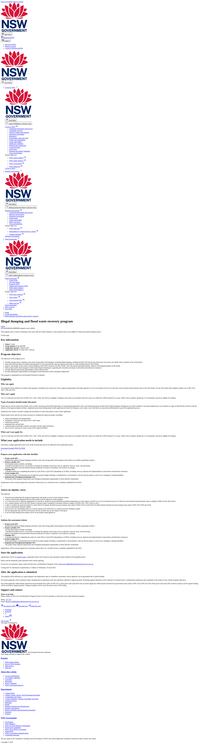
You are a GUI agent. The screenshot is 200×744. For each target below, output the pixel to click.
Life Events (13, 149)
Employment (13, 218)
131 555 (8, 600)
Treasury (8, 714)
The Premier (9, 722)
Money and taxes (14, 222)
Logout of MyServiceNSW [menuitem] (14, 48)
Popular (4, 658)
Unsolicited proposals (12, 735)
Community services (16, 130)
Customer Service (11, 701)
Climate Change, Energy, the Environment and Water (22, 695)
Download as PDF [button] (8, 606)
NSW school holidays (16, 290)
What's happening (12, 278)
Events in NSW (14, 284)
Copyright (8, 680)
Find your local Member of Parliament (17, 726)
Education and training (16, 134)
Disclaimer (8, 681)
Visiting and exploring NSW (18, 286)
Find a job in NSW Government (15, 729)
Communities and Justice (13, 697)
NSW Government (9, 718)
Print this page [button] (22, 606)
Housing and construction (17, 145)
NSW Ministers (10, 724)
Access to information (12, 676)
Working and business (13, 211)
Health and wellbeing (16, 144)
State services (9, 666)
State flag (8, 668)
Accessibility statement (12, 678)
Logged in (7, 41)
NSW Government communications (17, 733)
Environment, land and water (18, 138)
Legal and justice (14, 147)
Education (8, 703)
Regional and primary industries (19, 151)
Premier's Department (12, 708)
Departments (6, 689)
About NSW (13, 280)
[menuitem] (10, 44)
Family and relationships (17, 140)
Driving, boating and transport (19, 132)
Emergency (13, 136)
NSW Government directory (14, 685)
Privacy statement (11, 683)
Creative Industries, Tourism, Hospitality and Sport (21, 699)
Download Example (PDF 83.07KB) (13, 448)
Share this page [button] (34, 606)
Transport (8, 712)
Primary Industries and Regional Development (20, 710)
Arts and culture (14, 282)
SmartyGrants (21, 557)
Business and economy (16, 214)
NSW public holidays (16, 288)
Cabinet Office (10, 693)
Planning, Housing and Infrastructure (17, 706)
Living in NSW (11, 127)
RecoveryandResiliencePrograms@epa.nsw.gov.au (76, 564)
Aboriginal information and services (21, 129)
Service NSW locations (12, 664)
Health (7, 704)
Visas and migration (15, 153)
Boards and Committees (13, 727)
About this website (8, 672)
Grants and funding (15, 142)
